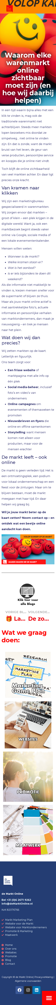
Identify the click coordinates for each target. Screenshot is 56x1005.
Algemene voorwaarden (28, 981)
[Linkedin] (36, 990)
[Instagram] (28, 990)
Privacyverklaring (43, 977)
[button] (49, 998)
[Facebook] (19, 990)
